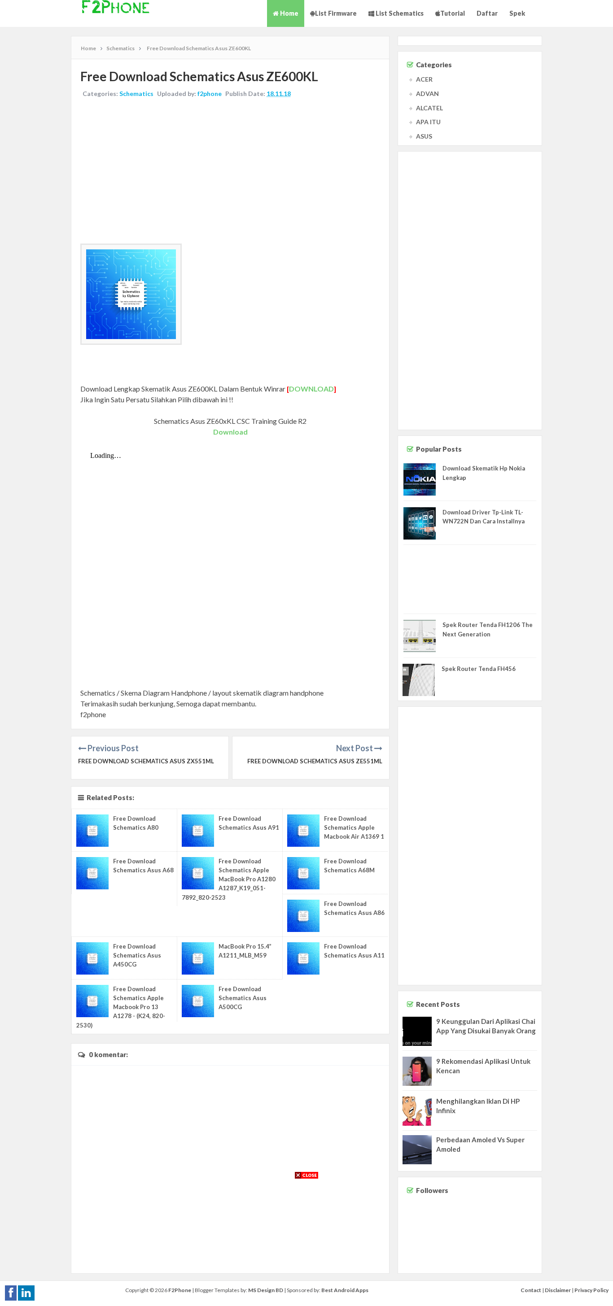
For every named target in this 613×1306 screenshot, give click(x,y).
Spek (517, 13)
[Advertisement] (230, 172)
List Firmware (336, 13)
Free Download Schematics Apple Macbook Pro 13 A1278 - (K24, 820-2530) (120, 1007)
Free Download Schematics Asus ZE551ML (314, 761)
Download (230, 431)
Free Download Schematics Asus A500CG (243, 997)
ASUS (424, 136)
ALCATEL (429, 108)
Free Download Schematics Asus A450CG (137, 955)
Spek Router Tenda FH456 (479, 668)
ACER (424, 79)
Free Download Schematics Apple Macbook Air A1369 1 (354, 827)
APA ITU (428, 122)
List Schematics (399, 13)
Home (288, 13)
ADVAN (427, 93)
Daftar (487, 13)
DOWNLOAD (311, 388)
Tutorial (452, 13)
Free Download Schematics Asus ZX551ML (146, 761)
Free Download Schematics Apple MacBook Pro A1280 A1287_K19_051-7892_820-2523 (229, 879)
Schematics (136, 93)
